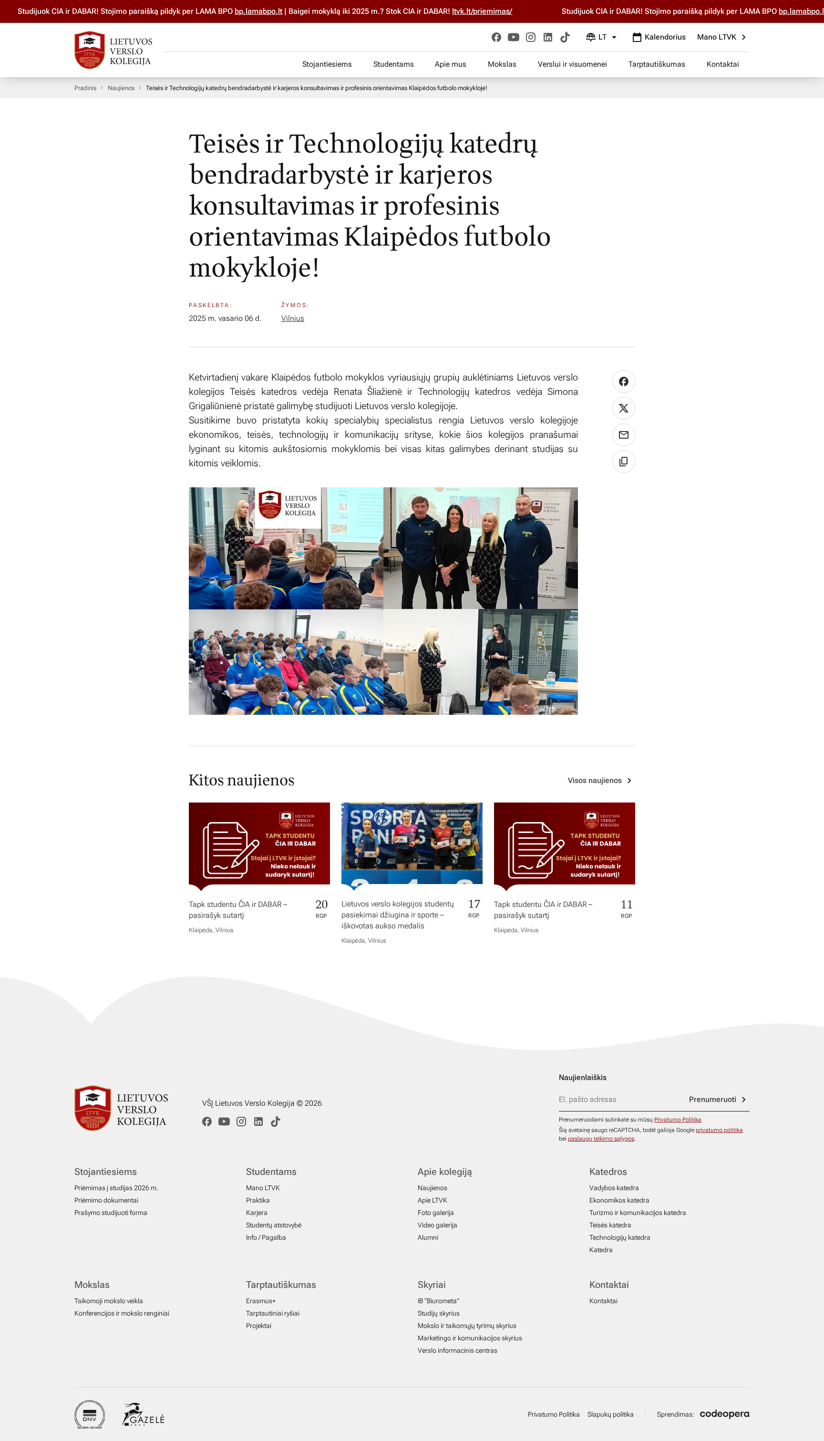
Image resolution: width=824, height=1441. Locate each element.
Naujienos (121, 88)
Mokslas (502, 64)
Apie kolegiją (445, 1171)
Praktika (258, 1200)
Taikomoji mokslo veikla (108, 1301)
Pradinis (85, 88)
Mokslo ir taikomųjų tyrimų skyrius (467, 1325)
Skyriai (432, 1284)
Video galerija (437, 1225)
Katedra (601, 1250)
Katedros (608, 1171)
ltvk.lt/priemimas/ (448, 11)
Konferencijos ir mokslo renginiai (121, 1313)
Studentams (393, 64)
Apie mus (450, 64)
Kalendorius (665, 36)
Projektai (258, 1325)
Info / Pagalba (266, 1237)
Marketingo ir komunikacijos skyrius (470, 1338)
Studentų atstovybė (273, 1225)
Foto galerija (436, 1212)
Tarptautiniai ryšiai (272, 1313)
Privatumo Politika (677, 1119)
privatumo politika (719, 1130)
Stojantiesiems (327, 64)
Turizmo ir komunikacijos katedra (637, 1212)
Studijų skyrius (439, 1313)
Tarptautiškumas (656, 64)
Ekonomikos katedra (619, 1200)
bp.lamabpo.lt (224, 11)
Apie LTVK (432, 1200)
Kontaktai (723, 64)
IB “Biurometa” (438, 1301)
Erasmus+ (261, 1301)
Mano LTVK (716, 36)
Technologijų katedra (619, 1237)
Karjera (257, 1212)
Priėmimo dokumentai (106, 1200)
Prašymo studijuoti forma (110, 1212)
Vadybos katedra (614, 1188)
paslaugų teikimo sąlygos (601, 1138)
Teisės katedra (610, 1225)
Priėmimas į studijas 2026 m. (116, 1188)
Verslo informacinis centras (457, 1350)
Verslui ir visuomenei (572, 64)
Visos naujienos (595, 780)
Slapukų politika (610, 1414)
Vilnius (292, 318)
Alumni (428, 1237)
